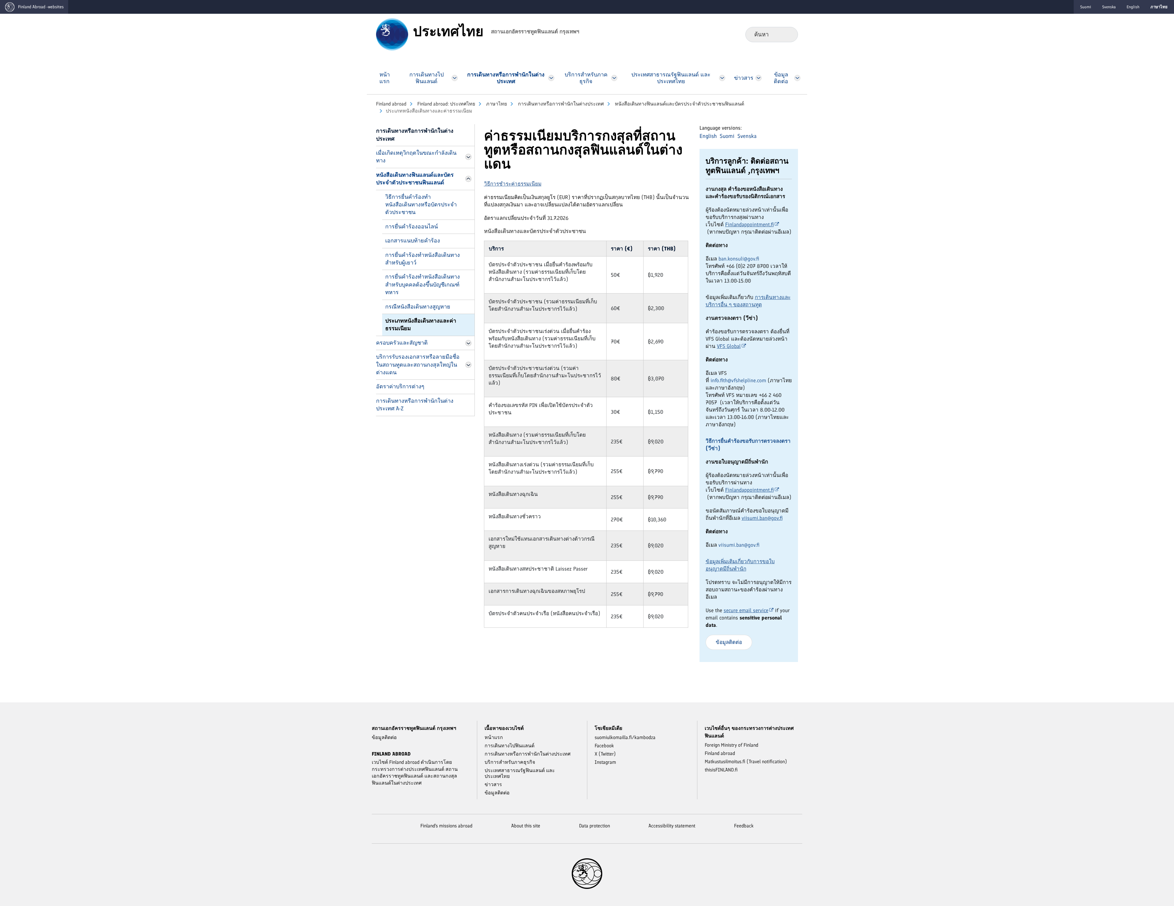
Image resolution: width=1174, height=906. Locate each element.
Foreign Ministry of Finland (731, 745)
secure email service (746, 610)
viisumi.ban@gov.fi (762, 518)
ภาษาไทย (496, 104)
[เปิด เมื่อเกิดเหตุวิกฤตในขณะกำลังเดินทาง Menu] (468, 157)
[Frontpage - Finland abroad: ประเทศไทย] (392, 34)
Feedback (744, 826)
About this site (525, 826)
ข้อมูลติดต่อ (729, 642)
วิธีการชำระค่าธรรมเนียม (512, 184)
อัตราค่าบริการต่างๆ (400, 386)
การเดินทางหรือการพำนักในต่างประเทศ (560, 104)
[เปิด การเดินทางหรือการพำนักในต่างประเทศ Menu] (551, 78)
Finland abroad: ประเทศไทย (445, 104)
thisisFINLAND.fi (721, 770)
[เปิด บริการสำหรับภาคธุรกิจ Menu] (614, 78)
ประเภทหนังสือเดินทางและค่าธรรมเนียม (420, 324)
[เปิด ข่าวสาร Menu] (758, 78)
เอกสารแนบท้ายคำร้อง (412, 240)
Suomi (1085, 7)
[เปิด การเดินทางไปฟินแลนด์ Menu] (455, 78)
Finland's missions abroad (446, 826)
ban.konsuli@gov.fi (738, 259)
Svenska (1109, 7)
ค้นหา (788, 34)
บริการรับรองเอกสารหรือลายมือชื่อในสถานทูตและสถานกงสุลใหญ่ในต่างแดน (418, 364)
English (1133, 7)
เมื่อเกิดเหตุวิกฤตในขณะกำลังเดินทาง (416, 157)
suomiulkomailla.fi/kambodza (625, 737)
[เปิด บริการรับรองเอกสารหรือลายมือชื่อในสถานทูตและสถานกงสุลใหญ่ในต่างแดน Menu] (468, 365)
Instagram (605, 762)
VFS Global (729, 346)
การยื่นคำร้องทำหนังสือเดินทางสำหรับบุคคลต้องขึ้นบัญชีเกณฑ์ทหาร (422, 284)
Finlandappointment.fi (749, 224)
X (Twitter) (605, 754)
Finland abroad (391, 104)
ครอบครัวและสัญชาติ (402, 342)
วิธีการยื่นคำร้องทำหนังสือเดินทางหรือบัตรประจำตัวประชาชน (421, 205)
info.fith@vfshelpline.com (738, 380)
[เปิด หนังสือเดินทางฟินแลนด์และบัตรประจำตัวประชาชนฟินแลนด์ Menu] (468, 179)
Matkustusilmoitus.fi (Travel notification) (746, 761)
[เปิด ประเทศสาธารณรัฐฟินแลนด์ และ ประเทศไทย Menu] (722, 78)
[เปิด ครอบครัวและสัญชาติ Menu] (468, 343)
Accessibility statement (671, 826)
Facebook (604, 746)
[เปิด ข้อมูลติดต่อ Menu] (797, 78)
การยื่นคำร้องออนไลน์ (411, 226)
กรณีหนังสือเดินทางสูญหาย (417, 306)
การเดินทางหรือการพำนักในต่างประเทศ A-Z (414, 405)
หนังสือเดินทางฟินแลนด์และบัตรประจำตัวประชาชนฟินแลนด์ (679, 104)
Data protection (594, 826)
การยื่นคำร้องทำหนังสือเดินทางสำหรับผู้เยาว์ (422, 259)
